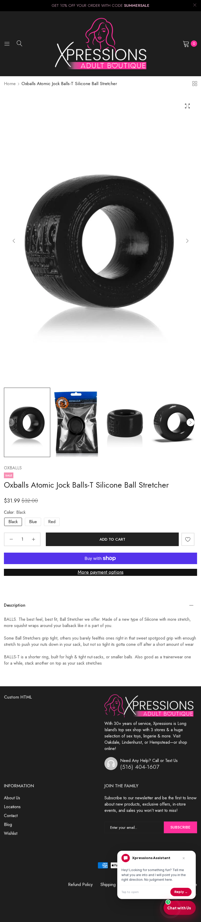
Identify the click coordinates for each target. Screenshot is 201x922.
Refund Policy (80, 885)
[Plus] (33, 539)
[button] (187, 240)
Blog (8, 824)
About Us (12, 798)
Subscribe (180, 827)
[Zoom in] (187, 106)
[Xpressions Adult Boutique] (100, 43)
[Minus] (11, 539)
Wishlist (10, 833)
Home (10, 83)
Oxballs (13, 468)
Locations (12, 807)
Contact (11, 816)
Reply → (181, 892)
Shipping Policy (113, 885)
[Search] (20, 43)
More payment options (101, 572)
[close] (194, 5)
